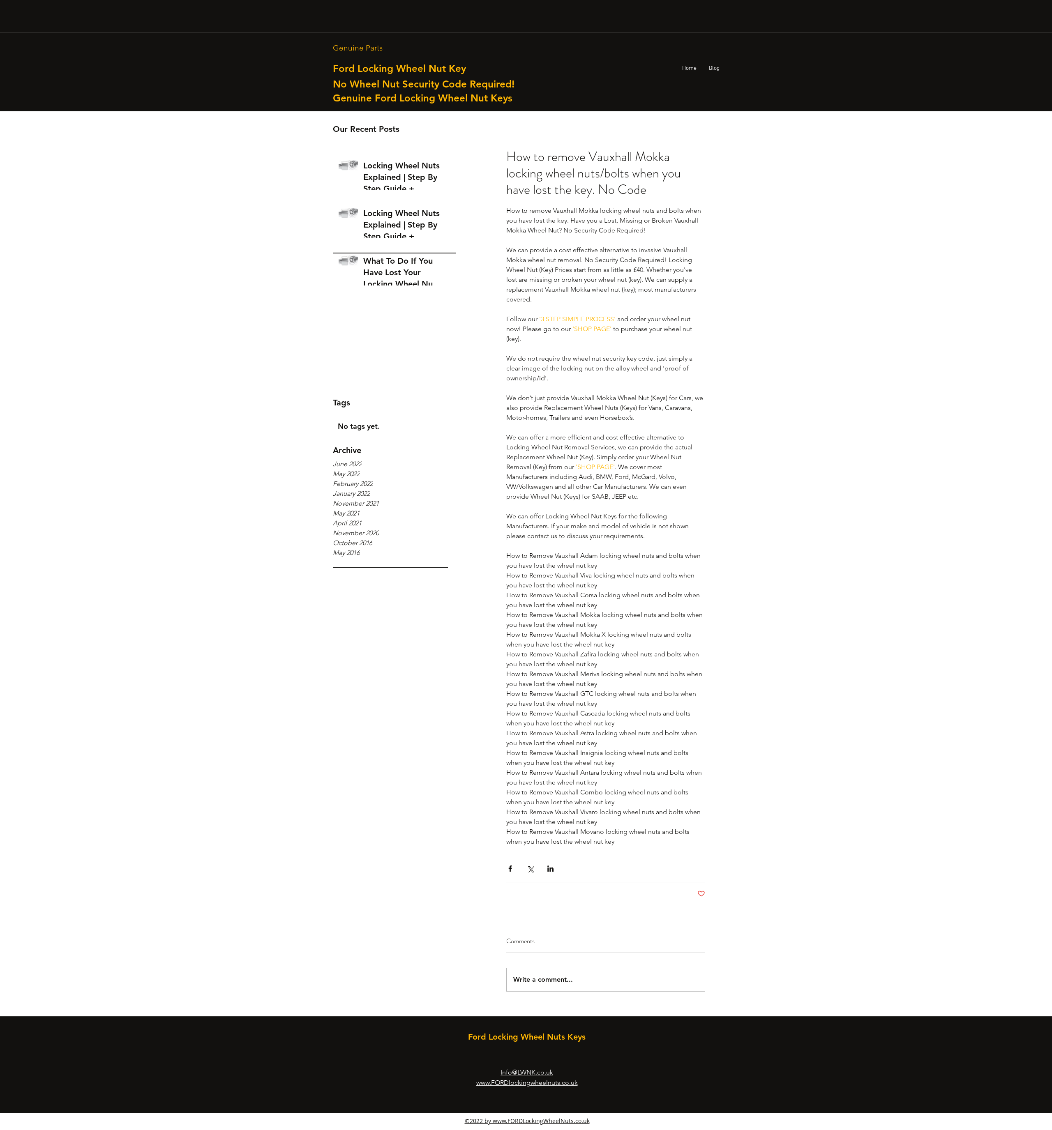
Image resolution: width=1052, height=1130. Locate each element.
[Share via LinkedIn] (550, 868)
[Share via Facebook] (510, 868)
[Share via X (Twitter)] (530, 868)
